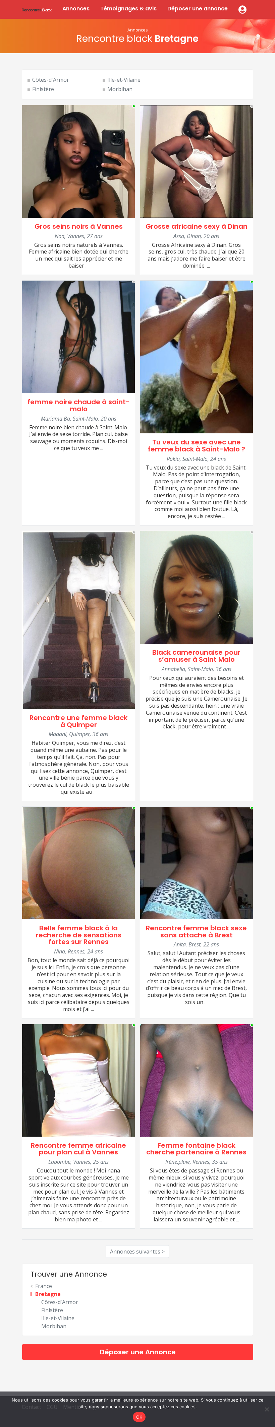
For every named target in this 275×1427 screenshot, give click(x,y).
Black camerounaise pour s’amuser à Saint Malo (196, 656)
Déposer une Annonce (138, 1352)
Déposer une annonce (197, 8)
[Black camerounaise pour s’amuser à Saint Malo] (196, 586)
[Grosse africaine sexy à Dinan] (196, 160)
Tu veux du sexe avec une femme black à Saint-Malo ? (196, 445)
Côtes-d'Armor (50, 79)
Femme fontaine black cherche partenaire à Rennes (196, 1149)
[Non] (266, 1409)
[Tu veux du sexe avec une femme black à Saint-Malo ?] (196, 356)
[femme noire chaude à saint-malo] (78, 336)
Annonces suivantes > (137, 1251)
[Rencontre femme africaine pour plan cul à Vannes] (78, 1079)
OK (139, 1417)
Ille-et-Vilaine (124, 79)
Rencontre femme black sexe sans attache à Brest (196, 931)
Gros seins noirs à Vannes (79, 226)
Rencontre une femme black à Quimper (78, 721)
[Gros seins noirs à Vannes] (78, 160)
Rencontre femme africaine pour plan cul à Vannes (78, 1149)
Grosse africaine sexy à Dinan (197, 226)
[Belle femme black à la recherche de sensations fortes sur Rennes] (78, 862)
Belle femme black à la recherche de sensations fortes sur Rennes (78, 935)
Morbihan (119, 89)
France (43, 1286)
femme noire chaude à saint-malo (78, 405)
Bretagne (48, 1294)
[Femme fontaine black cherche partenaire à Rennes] (196, 1079)
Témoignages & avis (128, 8)
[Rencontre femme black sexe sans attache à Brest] (196, 862)
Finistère (43, 89)
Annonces (76, 8)
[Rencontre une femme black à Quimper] (78, 619)
